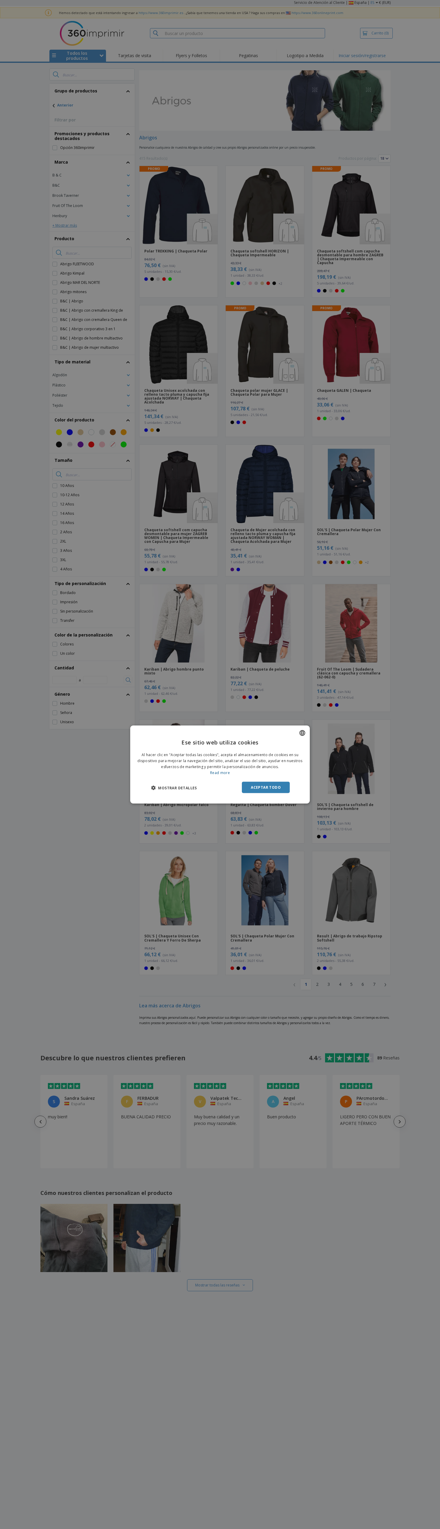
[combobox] (302, 733)
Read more (220, 772)
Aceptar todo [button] (266, 787)
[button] (174, 787)
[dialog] (220, 765)
